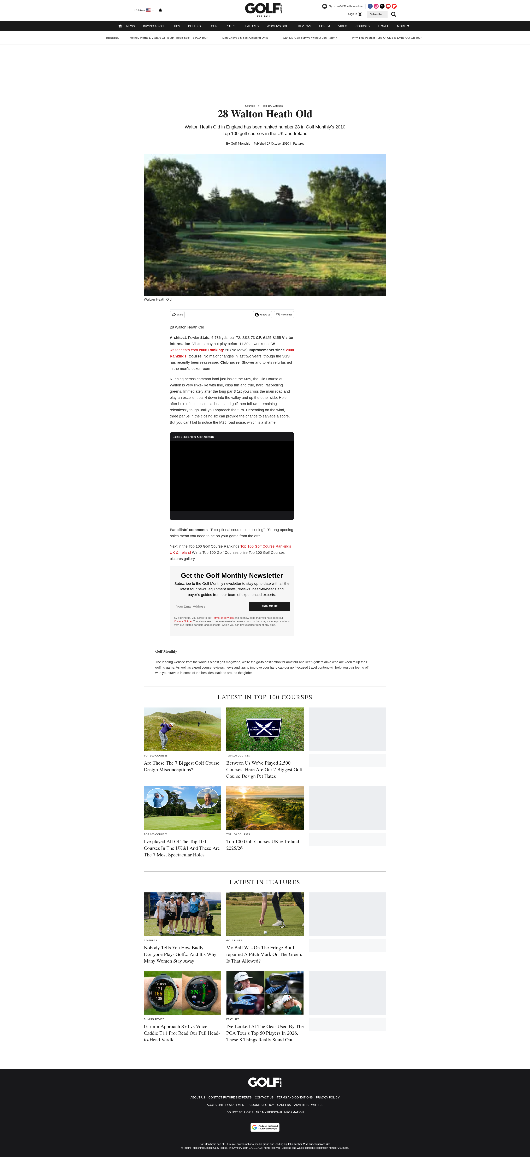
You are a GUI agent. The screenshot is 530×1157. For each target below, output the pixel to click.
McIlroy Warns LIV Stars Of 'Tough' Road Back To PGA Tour (168, 37)
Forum (324, 26)
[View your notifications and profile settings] (160, 10)
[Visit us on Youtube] (388, 6)
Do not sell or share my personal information (265, 1112)
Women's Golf (278, 26)
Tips (176, 26)
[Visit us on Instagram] (376, 6)
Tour (213, 26)
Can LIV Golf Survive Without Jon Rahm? (310, 37)
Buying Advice (154, 26)
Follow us (265, 314)
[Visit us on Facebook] (370, 6)
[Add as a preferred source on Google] (265, 1127)
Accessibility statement (226, 1105)
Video (342, 26)
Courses (362, 26)
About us (197, 1097)
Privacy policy (328, 1097)
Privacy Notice (183, 621)
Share (180, 314)
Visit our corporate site (316, 1144)
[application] (232, 476)
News (130, 26)
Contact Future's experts (230, 1097)
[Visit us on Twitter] (382, 6)
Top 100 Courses (273, 105)
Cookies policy (261, 1105)
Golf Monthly (240, 143)
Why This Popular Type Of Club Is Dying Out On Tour (387, 37)
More (402, 26)
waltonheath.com (184, 350)
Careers (284, 1105)
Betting (194, 26)
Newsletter (286, 314)
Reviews (304, 26)
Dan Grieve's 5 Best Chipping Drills (245, 37)
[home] (120, 26)
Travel (383, 26)
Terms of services (223, 617)
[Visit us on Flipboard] (394, 6)
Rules (230, 26)
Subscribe (376, 14)
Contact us (264, 1097)
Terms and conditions (295, 1097)
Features (251, 26)
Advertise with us (308, 1105)
